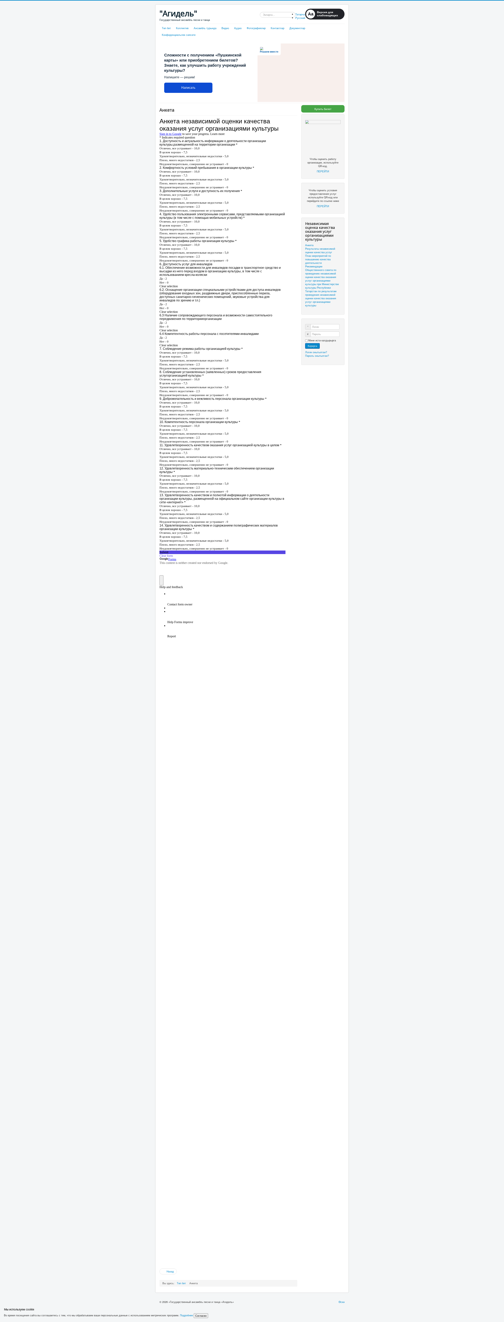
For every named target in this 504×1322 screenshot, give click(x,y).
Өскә (342, 1302)
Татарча (300, 14)
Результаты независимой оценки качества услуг (320, 250)
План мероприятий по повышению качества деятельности (318, 259)
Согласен (201, 1315)
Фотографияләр (256, 28)
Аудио (238, 28)
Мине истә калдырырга (322, 340)
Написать (188, 87)
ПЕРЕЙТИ (323, 171)
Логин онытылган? (316, 352)
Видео (225, 28)
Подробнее (186, 1315)
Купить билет (322, 109)
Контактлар (277, 28)
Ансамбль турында (205, 28)
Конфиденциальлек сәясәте (178, 35)
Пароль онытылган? (317, 356)
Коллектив (182, 28)
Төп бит (166, 28)
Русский (300, 18)
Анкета (309, 245)
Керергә (312, 346)
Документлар (297, 28)
